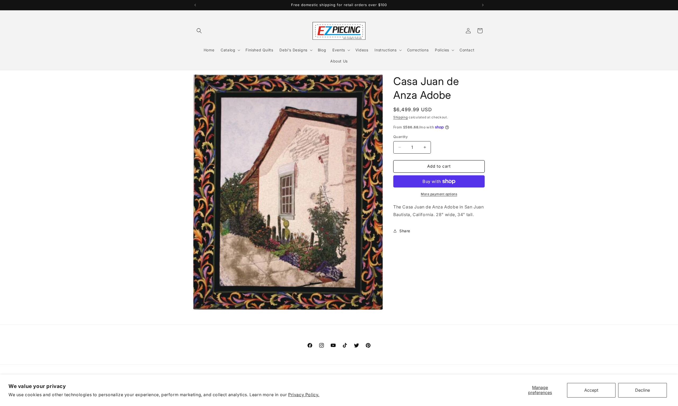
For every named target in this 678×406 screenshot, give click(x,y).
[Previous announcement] (195, 5)
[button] (199, 31)
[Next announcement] (483, 5)
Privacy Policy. (303, 394)
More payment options (439, 194)
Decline (642, 390)
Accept (591, 390)
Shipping (400, 117)
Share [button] (404, 231)
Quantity (400, 137)
